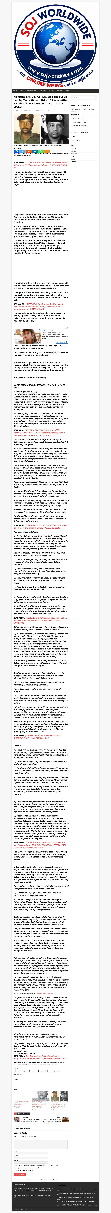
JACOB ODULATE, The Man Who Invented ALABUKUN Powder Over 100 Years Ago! (37, 736)
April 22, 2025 (19, 110)
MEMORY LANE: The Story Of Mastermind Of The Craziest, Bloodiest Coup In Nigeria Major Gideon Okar (40, 1104)
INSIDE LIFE (74, 154)
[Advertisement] (41, 202)
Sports (68, 91)
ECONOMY (43, 91)
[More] (47, 151)
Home (15, 91)
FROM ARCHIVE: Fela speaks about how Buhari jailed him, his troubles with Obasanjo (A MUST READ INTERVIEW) (40, 620)
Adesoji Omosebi (28, 110)
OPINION (51, 91)
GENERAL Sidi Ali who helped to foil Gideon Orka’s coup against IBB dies (21, 1103)
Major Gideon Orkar (23, 1113)
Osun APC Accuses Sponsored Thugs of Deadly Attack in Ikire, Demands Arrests (76, 1201)
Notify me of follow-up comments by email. (27, 1168)
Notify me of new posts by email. (24, 1170)
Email (15, 1155)
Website (16, 1160)
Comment (16, 1139)
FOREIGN (73, 162)
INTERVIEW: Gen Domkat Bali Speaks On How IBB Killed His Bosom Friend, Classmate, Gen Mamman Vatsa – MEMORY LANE (39, 306)
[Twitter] (23, 151)
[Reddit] (29, 151)
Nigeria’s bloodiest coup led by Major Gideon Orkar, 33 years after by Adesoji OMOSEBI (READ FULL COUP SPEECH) (59, 1104)
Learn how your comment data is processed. (47, 1179)
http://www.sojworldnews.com (44, 993)
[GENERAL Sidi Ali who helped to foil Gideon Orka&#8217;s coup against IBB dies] (22, 1096)
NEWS (21, 91)
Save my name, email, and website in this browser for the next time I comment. (36, 1165)
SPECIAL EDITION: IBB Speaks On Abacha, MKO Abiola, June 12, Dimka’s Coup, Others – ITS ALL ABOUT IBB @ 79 (40, 165)
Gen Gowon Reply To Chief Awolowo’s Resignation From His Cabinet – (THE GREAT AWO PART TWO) (40, 1057)
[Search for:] (84, 97)
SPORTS (73, 156)
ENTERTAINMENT (31, 91)
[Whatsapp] (41, 151)
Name (15, 1151)
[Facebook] (17, 151)
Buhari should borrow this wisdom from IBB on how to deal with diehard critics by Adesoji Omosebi (41, 526)
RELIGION (73, 159)
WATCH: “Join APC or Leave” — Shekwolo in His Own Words (71, 1204)
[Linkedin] (35, 151)
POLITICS (59, 91)
